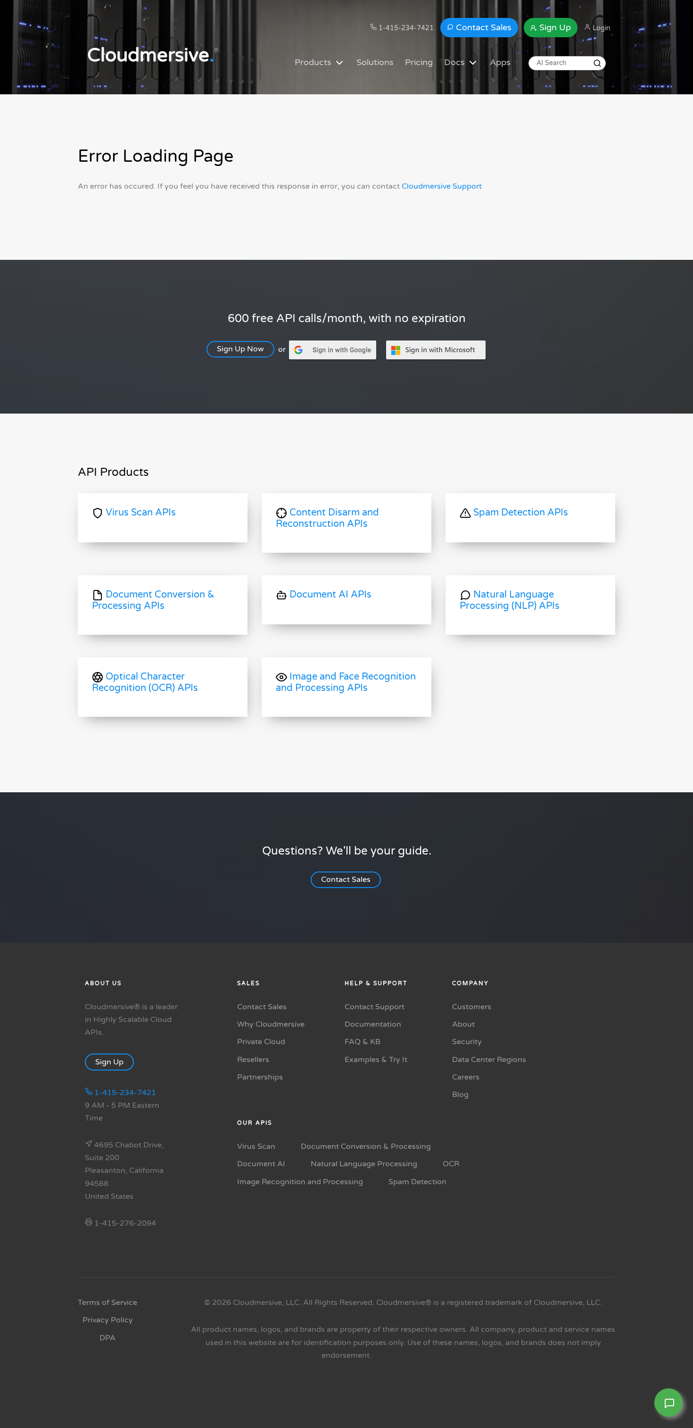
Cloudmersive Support (442, 186)
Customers (471, 1007)
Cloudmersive (150, 55)
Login (600, 28)
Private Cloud (261, 1041)
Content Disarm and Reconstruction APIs (327, 518)
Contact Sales (483, 27)
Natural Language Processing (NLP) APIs (510, 600)
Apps (500, 62)
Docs (455, 62)
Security (467, 1041)
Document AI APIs (329, 594)
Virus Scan (256, 1146)
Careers (465, 1077)
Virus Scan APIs (139, 512)
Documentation (373, 1024)
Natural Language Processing (364, 1164)
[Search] (597, 63)
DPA (107, 1338)
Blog (460, 1094)
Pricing (419, 62)
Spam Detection (417, 1182)
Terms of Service (107, 1302)
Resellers (253, 1059)
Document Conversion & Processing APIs (153, 600)
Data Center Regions (489, 1059)
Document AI (261, 1164)
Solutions (375, 62)
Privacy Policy (107, 1320)
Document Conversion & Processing (366, 1146)
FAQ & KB (362, 1041)
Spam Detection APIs (519, 512)
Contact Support (374, 1007)
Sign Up (554, 27)
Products (314, 62)
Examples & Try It (376, 1059)
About (463, 1024)
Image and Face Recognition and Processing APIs (346, 682)
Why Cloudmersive (271, 1024)
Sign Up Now (240, 349)
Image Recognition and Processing (300, 1182)
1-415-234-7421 (405, 28)
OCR (451, 1164)
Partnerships (260, 1077)
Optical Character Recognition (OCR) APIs (145, 682)
